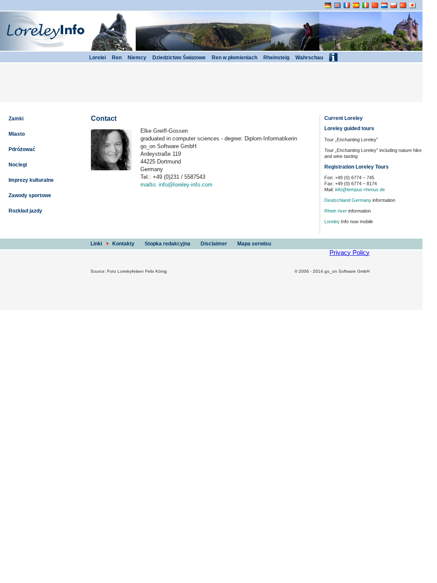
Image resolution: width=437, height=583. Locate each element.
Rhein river (335, 210)
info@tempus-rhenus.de (360, 189)
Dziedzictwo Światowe (178, 58)
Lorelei (97, 58)
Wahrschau (308, 58)
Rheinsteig (275, 58)
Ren (116, 58)
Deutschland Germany (347, 200)
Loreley (332, 221)
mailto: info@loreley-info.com (176, 184)
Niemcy (136, 58)
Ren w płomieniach (233, 58)
